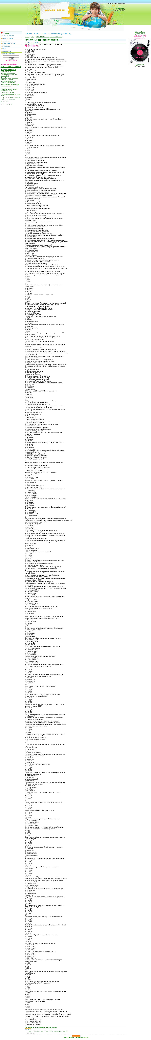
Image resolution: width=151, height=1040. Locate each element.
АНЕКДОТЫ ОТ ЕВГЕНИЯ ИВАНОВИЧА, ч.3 (8, 70)
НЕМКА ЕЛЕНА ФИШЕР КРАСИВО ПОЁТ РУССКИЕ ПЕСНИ (10, 98)
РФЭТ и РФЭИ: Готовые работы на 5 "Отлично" (49, 36)
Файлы (32, 36)
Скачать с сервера (32, 42)
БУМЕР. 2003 (4, 101)
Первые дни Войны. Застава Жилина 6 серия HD (9, 89)
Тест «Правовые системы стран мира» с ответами (10, 85)
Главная (27, 36)
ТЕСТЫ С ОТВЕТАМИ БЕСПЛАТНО (11, 67)
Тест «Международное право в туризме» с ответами (9, 78)
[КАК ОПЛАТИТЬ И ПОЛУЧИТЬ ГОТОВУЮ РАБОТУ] (28, 1029)
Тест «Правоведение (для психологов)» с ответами (8, 81)
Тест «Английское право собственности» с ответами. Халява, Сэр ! (9, 75)
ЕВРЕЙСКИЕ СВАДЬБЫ (7, 92)
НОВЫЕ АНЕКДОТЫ (6, 104)
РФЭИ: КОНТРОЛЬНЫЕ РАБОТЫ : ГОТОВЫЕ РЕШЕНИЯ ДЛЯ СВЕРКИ (46, 1031)
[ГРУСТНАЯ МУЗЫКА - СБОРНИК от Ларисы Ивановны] (140, 51)
